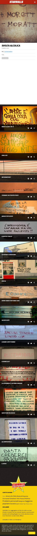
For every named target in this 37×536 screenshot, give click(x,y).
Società (13, 504)
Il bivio (4, 463)
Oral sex (4, 155)
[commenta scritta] (31, 128)
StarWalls (16, 2)
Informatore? (6, 177)
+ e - (3, 55)
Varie (28, 504)
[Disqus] (18, 81)
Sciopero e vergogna (9, 254)
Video (31, 504)
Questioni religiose (8, 413)
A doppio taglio (7, 236)
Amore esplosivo (7, 216)
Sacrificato (5, 320)
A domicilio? (6, 361)
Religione (21, 501)
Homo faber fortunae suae (11, 300)
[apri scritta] (28, 128)
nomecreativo (8, 51)
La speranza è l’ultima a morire (12, 383)
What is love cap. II (8, 126)
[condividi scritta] (34, 128)
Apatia (4, 281)
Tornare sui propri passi (10, 195)
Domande (6, 499)
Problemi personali (10, 501)
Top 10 (25, 504)
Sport (18, 504)
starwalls (18, 487)
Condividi (5, 58)
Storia (21, 504)
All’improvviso (7, 442)
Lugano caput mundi (8, 342)
